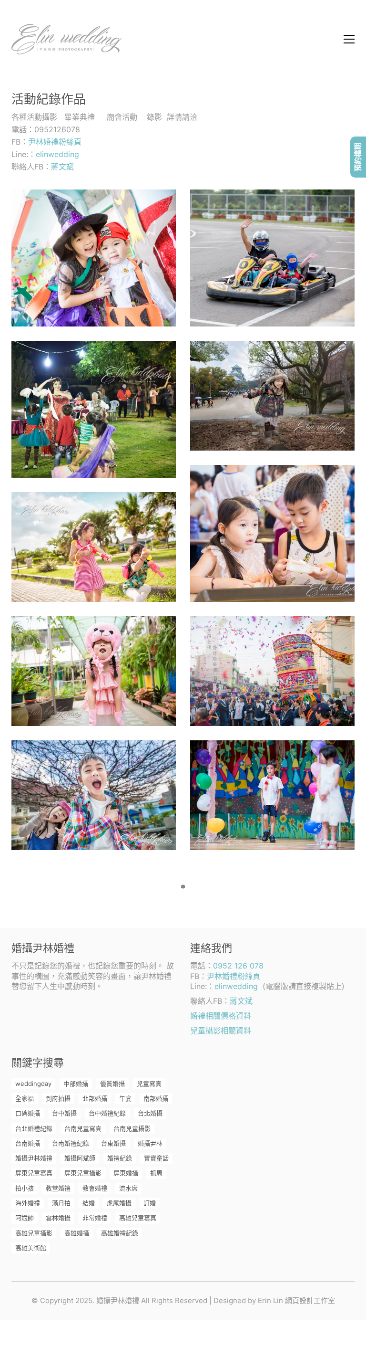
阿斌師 (24, 1217)
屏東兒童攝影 (83, 1173)
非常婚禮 (94, 1217)
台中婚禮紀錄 (107, 1113)
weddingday (33, 1083)
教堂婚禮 (58, 1188)
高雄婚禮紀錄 (119, 1233)
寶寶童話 (156, 1158)
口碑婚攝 (27, 1113)
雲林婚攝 (58, 1217)
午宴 (125, 1098)
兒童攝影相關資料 (220, 1030)
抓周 (156, 1173)
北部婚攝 (94, 1098)
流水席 (128, 1188)
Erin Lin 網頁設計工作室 (296, 1300)
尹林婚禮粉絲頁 (54, 142)
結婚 (88, 1203)
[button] (349, 39)
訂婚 (149, 1203)
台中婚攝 (64, 1113)
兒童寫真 (149, 1083)
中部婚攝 (75, 1083)
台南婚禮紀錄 (70, 1143)
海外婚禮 (27, 1203)
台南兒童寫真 (83, 1128)
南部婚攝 (155, 1098)
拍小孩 (24, 1188)
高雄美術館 (30, 1248)
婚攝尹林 (150, 1143)
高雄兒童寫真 (137, 1217)
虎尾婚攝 (119, 1203)
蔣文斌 (62, 166)
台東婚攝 (113, 1143)
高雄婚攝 (76, 1233)
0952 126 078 (238, 965)
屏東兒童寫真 (33, 1173)
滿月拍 (61, 1203)
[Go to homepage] (66, 39)
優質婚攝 (112, 1083)
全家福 (24, 1098)
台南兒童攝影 (132, 1128)
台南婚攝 (27, 1143)
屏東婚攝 (125, 1173)
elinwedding (57, 154)
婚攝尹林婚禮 (33, 1158)
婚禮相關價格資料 (220, 1016)
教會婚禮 (94, 1188)
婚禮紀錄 (119, 1158)
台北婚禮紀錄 (33, 1128)
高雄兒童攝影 (33, 1233)
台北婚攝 (150, 1113)
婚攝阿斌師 (79, 1158)
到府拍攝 (58, 1098)
